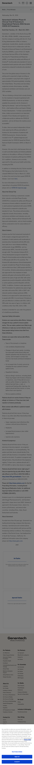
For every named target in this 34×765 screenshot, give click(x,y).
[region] (17, 744)
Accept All (16, 761)
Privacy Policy (27, 739)
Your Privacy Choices (17, 751)
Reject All (17, 756)
